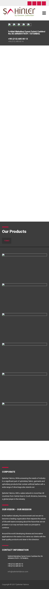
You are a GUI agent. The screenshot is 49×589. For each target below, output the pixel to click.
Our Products (14, 231)
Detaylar (13, 279)
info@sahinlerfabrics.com (18, 572)
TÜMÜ (6, 241)
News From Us (15, 447)
